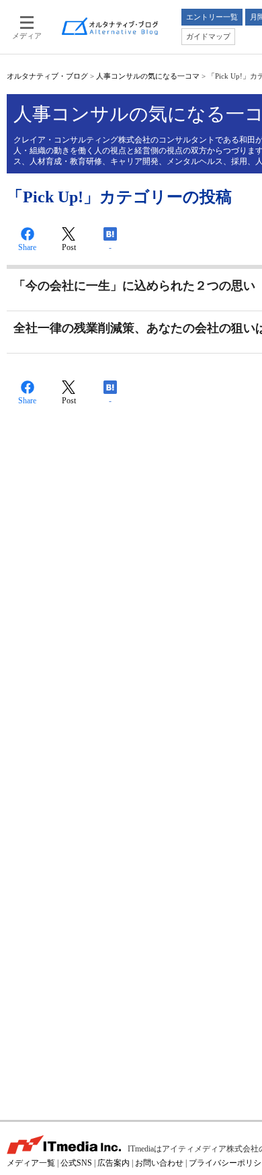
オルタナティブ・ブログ (47, 76)
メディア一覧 (31, 1163)
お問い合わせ (159, 1163)
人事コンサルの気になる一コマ (148, 76)
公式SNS (76, 1163)
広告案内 (113, 1163)
